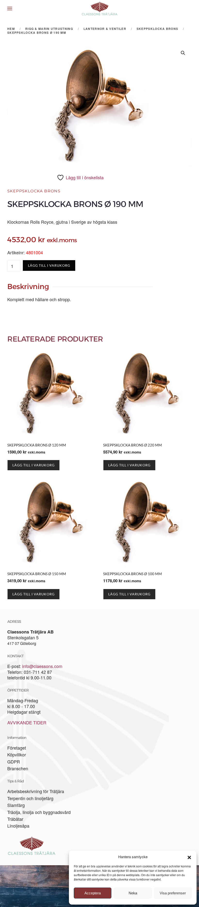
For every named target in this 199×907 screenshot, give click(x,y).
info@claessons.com (42, 666)
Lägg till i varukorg (49, 265)
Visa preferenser (173, 893)
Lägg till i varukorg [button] (33, 465)
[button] (189, 856)
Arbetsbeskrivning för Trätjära (35, 791)
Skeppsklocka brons (33, 191)
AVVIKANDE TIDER (26, 722)
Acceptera (92, 893)
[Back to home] (99, 8)
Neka (133, 893)
